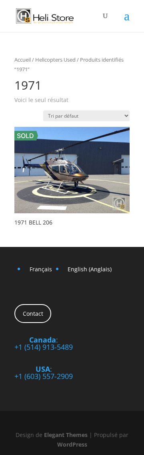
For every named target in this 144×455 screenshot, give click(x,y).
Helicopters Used (55, 59)
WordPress (72, 444)
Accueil (22, 59)
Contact (33, 313)
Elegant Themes (66, 435)
